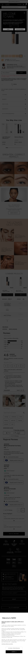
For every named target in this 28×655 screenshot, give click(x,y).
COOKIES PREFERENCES (14, 648)
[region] (14, 634)
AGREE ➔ (14, 651)
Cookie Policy (14, 641)
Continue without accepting (7, 643)
